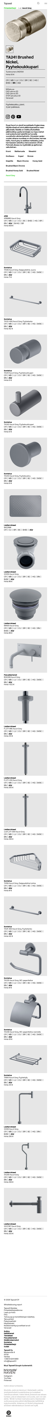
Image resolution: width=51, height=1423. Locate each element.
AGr (10, 223)
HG (36, 220)
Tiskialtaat (8, 1336)
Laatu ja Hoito (9, 1312)
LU (15, 220)
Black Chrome (23, 161)
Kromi (8, 151)
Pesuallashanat (10, 1338)
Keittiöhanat (9, 1333)
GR (22, 223)
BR (40, 220)
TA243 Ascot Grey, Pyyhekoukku (17, 476)
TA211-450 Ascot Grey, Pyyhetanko (18, 929)
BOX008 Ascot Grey (12, 677)
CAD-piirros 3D (12, 93)
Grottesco (10, 156)
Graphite (9, 161)
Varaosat (9, 98)
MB (10, 220)
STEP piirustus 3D (13, 96)
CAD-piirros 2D (12, 91)
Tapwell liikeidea (10, 1308)
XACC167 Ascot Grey (12, 1226)
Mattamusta (20, 151)
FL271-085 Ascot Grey (13, 729)
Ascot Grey (27, 8)
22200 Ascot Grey (11, 574)
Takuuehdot (9, 1319)
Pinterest (8, 1380)
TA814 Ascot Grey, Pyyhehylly (16, 1077)
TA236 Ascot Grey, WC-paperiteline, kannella (22, 1032)
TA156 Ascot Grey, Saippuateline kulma (20, 883)
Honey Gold (37, 161)
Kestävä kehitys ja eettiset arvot (17, 1326)
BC (24, 220)
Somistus (8, 1342)
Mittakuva (10, 89)
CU (19, 220)
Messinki (32, 151)
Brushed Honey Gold (14, 171)
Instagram (8, 1376)
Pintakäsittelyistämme (13, 1310)
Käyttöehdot (9, 1323)
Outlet (6, 1347)
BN (5, 223)
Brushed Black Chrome (15, 166)
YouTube (7, 1378)
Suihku (7, 1331)
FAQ (5, 1315)
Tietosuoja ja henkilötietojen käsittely (19, 1317)
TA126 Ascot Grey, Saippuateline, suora (20, 270)
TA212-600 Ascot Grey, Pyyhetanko (18, 321)
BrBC (30, 220)
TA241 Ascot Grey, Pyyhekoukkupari (18, 373)
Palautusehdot (10, 1321)
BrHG (16, 223)
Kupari (21, 156)
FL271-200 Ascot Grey (13, 780)
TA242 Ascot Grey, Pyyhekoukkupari (19, 424)
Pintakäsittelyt (10, 1344)
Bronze (30, 156)
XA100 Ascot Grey (11, 1129)
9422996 (7, 527)
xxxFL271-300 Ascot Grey (14, 832)
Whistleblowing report (13, 1305)
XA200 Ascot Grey (11, 1175)
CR (5, 220)
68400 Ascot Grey (11, 626)
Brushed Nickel (33, 171)
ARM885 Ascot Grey (12, 218)
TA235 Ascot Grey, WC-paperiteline (18, 980)
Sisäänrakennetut (11, 1340)
